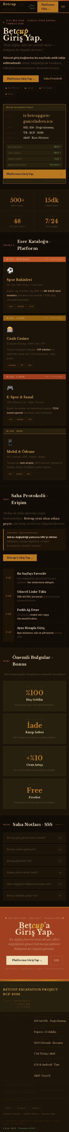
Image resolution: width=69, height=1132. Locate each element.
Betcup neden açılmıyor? (34, 849)
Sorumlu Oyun (48, 1114)
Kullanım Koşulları (12, 1114)
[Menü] (63, 7)
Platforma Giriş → (47, 6)
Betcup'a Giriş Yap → (20, 557)
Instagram (21, 1108)
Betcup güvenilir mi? (34, 861)
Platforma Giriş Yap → (21, 78)
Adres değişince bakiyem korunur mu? (34, 884)
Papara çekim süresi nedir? (34, 872)
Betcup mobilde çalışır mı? (34, 895)
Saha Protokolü (53, 78)
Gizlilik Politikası (31, 1114)
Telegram (35, 1108)
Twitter (8, 1108)
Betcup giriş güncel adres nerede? (34, 837)
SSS (56, 960)
